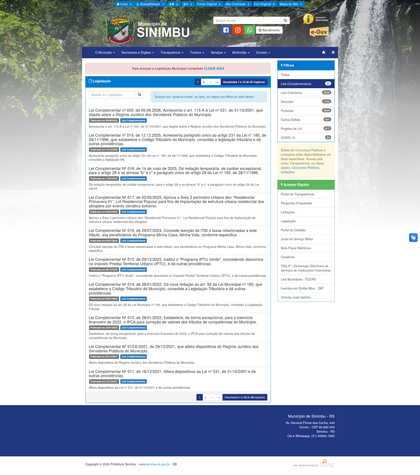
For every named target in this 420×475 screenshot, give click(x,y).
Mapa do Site (291, 4)
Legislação (288, 221)
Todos (285, 74)
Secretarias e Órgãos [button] (136, 52)
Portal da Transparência (297, 194)
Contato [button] (262, 52)
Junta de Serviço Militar (297, 239)
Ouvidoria (287, 257)
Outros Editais (305, 119)
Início (125, 4)
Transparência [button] (171, 52)
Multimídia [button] (239, 52)
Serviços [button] (217, 52)
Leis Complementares (305, 83)
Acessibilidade (151, 4)
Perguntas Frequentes (296, 203)
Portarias (305, 110)
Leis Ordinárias (305, 92)
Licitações (288, 172)
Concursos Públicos (305, 167)
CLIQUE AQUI (214, 68)
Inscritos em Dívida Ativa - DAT (302, 288)
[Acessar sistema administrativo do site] (333, 52)
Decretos (305, 101)
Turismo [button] (196, 52)
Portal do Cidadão (293, 230)
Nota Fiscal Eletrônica (296, 248)
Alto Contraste (237, 4)
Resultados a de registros (244, 82)
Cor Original (264, 4)
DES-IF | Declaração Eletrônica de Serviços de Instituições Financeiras (306, 268)
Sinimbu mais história (295, 297)
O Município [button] (104, 52)
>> (217, 82)
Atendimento (270, 30)
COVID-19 (305, 137)
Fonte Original (208, 4)
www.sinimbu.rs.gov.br (154, 464)
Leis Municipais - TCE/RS (298, 279)
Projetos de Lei (305, 128)
